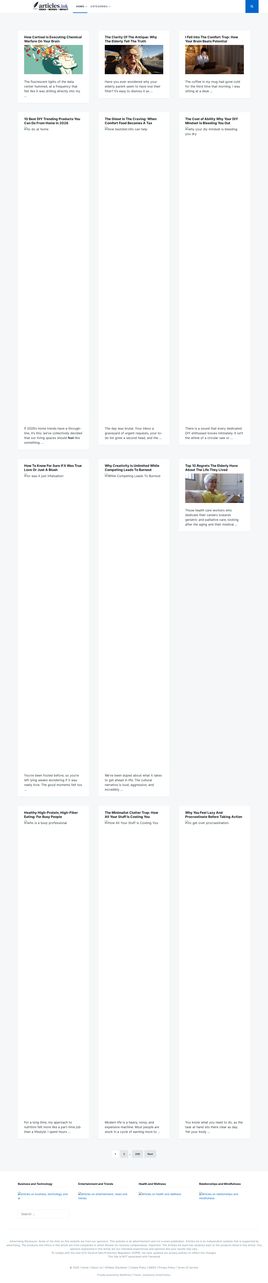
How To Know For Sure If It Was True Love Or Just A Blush (53, 468)
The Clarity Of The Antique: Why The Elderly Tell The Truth (131, 39)
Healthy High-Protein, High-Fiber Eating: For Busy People (51, 815)
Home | (86, 1267)
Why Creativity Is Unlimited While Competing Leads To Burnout (132, 468)
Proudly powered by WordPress (114, 1274)
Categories (99, 6)
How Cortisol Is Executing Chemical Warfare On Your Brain (53, 39)
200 (137, 1154)
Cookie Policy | (139, 1267)
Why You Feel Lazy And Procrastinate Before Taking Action (213, 815)
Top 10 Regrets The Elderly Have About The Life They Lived (211, 468)
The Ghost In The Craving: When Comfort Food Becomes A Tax (131, 121)
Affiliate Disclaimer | (117, 1267)
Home (80, 6)
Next (150, 1154)
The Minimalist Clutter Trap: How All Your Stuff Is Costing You (131, 815)
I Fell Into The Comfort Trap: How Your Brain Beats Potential (211, 39)
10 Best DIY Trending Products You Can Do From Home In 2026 (52, 121)
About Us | (98, 1267)
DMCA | (154, 1267)
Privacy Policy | (168, 1267)
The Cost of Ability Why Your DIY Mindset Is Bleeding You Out (211, 121)
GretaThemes (163, 1274)
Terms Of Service (187, 1267)
